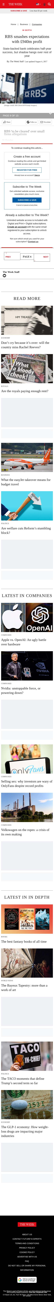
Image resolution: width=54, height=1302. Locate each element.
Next (45, 257)
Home (13, 24)
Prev (8, 257)
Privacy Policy (27, 1248)
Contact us (33, 241)
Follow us (33, 122)
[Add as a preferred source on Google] (27, 1280)
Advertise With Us (27, 1257)
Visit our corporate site (38, 1292)
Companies (37, 24)
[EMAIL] (5, 275)
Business (24, 24)
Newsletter (47, 122)
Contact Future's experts (27, 1239)
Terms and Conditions (27, 1243)
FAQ (27, 1261)
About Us (27, 1234)
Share (8, 122)
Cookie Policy (27, 1252)
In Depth (27, 30)
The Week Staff (17, 61)
